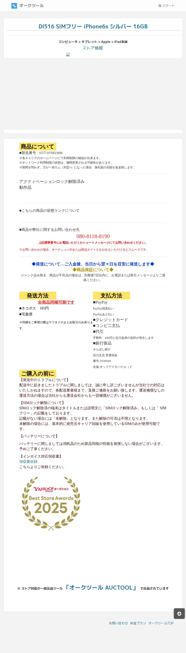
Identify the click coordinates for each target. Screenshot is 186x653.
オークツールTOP (161, 623)
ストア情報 (92, 48)
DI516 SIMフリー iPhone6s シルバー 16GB (93, 26)
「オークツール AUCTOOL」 (101, 587)
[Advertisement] (93, 95)
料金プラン (138, 623)
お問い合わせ (118, 623)
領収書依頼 (28, 462)
